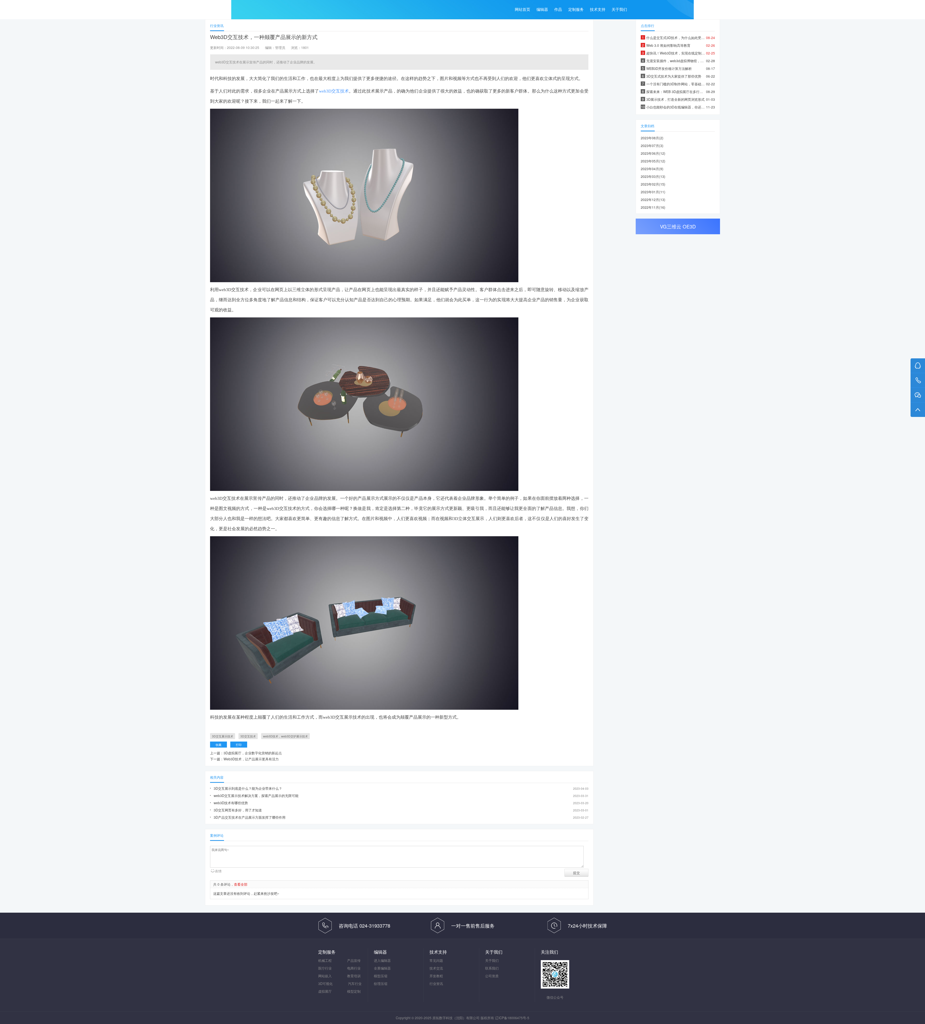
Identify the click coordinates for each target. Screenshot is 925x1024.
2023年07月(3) (652, 145)
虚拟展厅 (325, 991)
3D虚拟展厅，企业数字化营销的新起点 (253, 752)
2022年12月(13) (653, 199)
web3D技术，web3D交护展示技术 (285, 736)
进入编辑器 (382, 960)
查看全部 (240, 884)
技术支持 (597, 9)
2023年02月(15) (653, 184)
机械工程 (325, 960)
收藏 (218, 745)
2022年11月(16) (653, 207)
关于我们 (619, 9)
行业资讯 (436, 983)
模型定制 (354, 991)
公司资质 (492, 975)
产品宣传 (354, 960)
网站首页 (522, 9)
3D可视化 (325, 983)
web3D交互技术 (334, 91)
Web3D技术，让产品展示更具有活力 (251, 758)
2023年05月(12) (653, 161)
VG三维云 (68, 11)
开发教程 (436, 975)
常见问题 (436, 960)
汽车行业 (355, 983)
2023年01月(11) (653, 191)
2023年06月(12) (653, 153)
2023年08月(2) (652, 137)
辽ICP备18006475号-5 (512, 1017)
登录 (907, 11)
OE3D (689, 226)
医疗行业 (325, 968)
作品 (558, 9)
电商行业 (354, 968)
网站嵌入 (325, 975)
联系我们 (492, 968)
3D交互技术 (248, 736)
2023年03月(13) (653, 176)
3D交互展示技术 (222, 736)
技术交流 (436, 968)
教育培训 (354, 975)
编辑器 (542, 9)
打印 (239, 745)
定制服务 (576, 9)
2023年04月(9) (652, 168)
